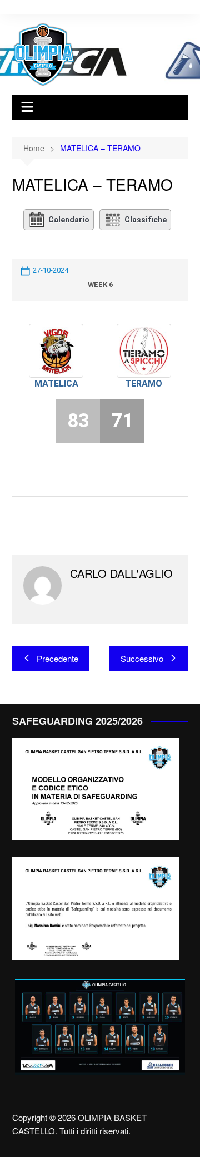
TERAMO (143, 383)
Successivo (142, 658)
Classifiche (145, 219)
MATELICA (56, 383)
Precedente (57, 658)
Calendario (68, 219)
